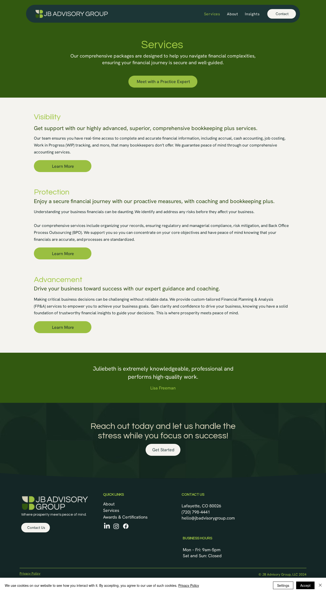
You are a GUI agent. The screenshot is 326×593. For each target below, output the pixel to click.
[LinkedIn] (106, 526)
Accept (305, 585)
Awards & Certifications (125, 517)
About (109, 504)
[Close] (320, 585)
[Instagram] (116, 526)
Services (111, 510)
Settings (283, 585)
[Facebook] (125, 526)
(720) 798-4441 (196, 512)
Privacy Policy (30, 573)
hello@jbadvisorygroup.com (208, 518)
